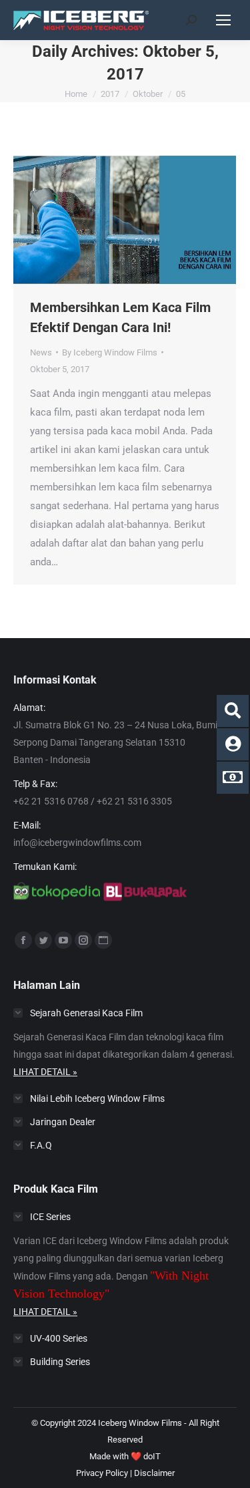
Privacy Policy (102, 1473)
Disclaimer (154, 1473)
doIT (152, 1456)
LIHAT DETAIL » (45, 1071)
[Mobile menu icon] (223, 20)
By (109, 352)
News (41, 352)
